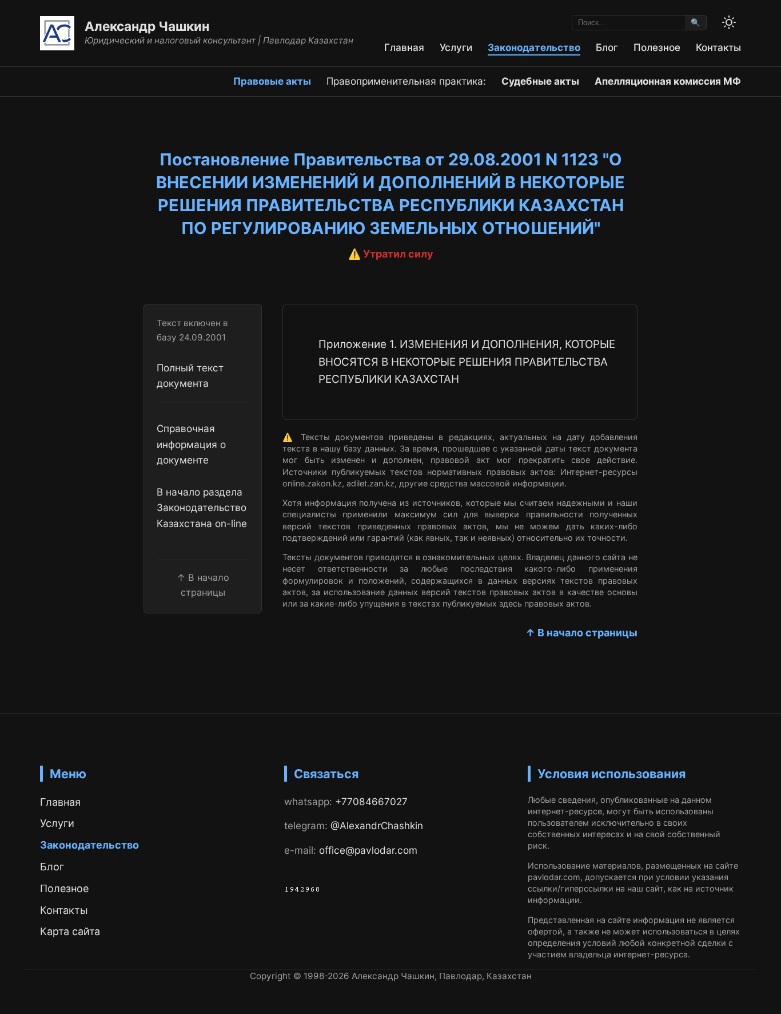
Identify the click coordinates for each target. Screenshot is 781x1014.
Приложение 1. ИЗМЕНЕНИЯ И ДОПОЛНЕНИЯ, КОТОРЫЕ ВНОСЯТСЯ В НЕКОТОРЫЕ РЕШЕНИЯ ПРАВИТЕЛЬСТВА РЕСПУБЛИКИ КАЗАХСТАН (466, 362)
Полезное (656, 47)
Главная (404, 47)
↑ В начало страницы (581, 633)
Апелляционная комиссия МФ (668, 81)
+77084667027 (371, 801)
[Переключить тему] (729, 22)
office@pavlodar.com (368, 850)
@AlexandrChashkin (376, 825)
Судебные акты (540, 81)
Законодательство (534, 47)
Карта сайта (70, 931)
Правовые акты (272, 81)
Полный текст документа (190, 375)
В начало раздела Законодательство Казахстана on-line (202, 507)
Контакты (718, 47)
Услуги (456, 47)
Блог (607, 47)
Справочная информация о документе (191, 444)
